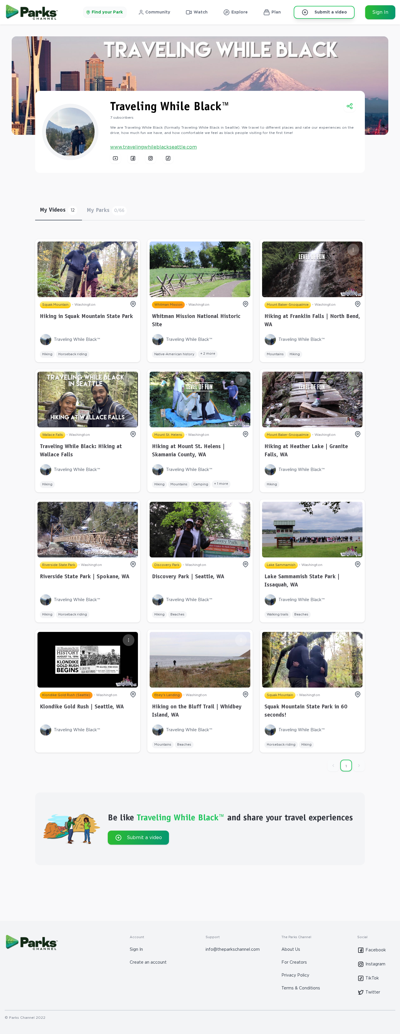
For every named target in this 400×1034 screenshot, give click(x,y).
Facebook (375, 950)
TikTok (372, 978)
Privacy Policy (295, 975)
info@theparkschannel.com (233, 950)
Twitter (372, 992)
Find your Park (107, 12)
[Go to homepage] (31, 12)
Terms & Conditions (300, 988)
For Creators (294, 962)
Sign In (380, 12)
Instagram (375, 964)
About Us (290, 950)
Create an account (148, 962)
